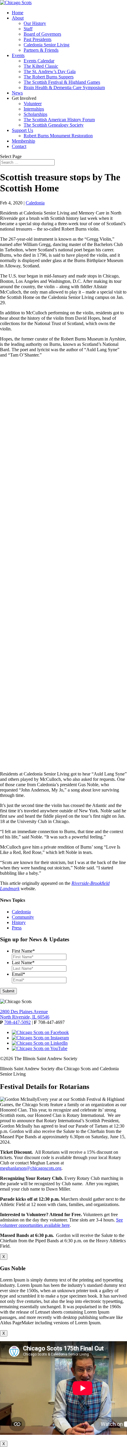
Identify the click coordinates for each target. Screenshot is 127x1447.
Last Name (23, 962)
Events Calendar (39, 60)
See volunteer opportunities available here (61, 1222)
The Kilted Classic (41, 66)
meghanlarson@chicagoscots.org (30, 1168)
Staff (28, 28)
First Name (23, 950)
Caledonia (35, 202)
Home (17, 12)
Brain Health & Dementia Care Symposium (64, 87)
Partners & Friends (41, 50)
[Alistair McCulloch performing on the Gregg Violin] (63, 411)
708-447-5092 (17, 1022)
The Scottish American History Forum (59, 119)
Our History (35, 23)
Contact (19, 146)
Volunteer (33, 103)
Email (18, 974)
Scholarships (35, 114)
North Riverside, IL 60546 (24, 1016)
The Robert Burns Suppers (49, 76)
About (18, 18)
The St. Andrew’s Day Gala (50, 71)
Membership (23, 141)
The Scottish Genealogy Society (54, 124)
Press (17, 927)
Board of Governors (42, 34)
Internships (34, 108)
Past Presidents (37, 39)
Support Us (22, 130)
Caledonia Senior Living (46, 44)
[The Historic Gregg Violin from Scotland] (63, 715)
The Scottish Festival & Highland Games (62, 82)
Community (23, 917)
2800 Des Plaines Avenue (24, 1011)
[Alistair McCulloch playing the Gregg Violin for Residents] (63, 513)
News (17, 92)
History (19, 922)
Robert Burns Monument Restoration (58, 135)
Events (18, 55)
